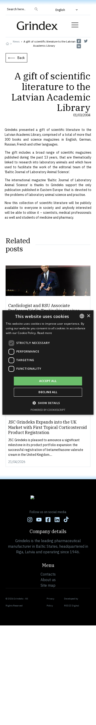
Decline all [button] (47, 392)
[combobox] (82, 316)
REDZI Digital (71, 605)
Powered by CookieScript (48, 409)
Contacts (48, 574)
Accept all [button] (48, 381)
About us (48, 579)
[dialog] (47, 362)
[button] (67, 10)
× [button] (88, 315)
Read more (44, 333)
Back (21, 58)
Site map (48, 585)
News (16, 41)
